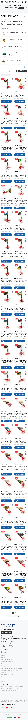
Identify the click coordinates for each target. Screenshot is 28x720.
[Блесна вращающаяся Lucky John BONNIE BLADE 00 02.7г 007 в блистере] (7, 164)
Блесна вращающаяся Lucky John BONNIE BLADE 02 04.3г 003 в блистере (7, 335)
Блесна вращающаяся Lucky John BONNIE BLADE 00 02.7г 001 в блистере (7, 95)
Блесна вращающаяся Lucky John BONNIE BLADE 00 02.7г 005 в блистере (7, 148)
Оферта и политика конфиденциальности (12, 686)
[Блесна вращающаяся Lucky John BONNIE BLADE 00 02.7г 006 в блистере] (20, 137)
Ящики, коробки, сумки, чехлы (9, 670)
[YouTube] (6, 707)
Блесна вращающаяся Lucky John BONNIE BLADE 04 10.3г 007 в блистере (20, 574)
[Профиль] (19, 2)
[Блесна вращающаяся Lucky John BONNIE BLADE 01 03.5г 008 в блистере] (20, 270)
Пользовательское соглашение (9, 688)
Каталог (8, 12)
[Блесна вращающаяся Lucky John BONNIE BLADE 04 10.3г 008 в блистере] (7, 590)
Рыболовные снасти (6, 659)
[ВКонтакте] (11, 707)
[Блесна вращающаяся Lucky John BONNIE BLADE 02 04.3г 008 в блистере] (20, 377)
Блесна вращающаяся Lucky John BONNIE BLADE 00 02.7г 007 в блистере (7, 175)
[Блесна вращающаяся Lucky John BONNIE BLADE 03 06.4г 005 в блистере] (7, 456)
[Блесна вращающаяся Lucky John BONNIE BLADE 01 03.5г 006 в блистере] (20, 243)
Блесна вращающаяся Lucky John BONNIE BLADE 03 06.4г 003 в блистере (7, 441)
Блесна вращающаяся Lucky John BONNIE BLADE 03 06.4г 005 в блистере (7, 468)
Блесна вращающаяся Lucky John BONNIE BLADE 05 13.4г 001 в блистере (20, 601)
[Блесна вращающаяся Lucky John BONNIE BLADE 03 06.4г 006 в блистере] (20, 456)
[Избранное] (12, 79)
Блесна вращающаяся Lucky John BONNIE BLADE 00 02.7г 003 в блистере (7, 122)
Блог (2, 693)
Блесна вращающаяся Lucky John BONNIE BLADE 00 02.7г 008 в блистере (20, 175)
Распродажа (4, 677)
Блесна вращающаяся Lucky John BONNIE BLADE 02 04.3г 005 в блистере (7, 361)
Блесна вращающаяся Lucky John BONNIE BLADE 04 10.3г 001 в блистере (7, 521)
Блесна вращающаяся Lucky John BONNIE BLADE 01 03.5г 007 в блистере (7, 282)
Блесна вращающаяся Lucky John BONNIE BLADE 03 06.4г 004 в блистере (20, 441)
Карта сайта (19, 714)
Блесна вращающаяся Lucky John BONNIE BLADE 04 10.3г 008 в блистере (7, 601)
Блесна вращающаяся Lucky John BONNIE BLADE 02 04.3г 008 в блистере (20, 388)
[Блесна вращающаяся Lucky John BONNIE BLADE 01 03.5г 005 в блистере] (7, 243)
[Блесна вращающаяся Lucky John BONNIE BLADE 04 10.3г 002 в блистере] (20, 510)
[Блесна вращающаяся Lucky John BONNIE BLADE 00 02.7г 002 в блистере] (20, 84)
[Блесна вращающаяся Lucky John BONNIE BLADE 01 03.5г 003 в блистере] (7, 217)
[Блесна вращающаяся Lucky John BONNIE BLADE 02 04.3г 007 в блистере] (7, 377)
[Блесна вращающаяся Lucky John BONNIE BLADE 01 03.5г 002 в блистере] (20, 190)
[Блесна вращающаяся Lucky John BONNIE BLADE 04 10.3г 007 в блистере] (20, 563)
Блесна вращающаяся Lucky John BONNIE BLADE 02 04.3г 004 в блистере (20, 335)
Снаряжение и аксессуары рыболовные (12, 668)
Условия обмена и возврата (8, 690)
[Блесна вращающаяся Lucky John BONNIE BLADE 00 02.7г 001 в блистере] (7, 84)
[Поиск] (13, 2)
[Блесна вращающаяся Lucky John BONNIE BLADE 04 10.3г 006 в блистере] (7, 563)
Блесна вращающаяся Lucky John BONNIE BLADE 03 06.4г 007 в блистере (7, 495)
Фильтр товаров (22, 71)
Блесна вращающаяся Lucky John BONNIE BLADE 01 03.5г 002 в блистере (20, 202)
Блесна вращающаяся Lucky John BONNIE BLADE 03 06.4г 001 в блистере (7, 415)
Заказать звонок (6, 632)
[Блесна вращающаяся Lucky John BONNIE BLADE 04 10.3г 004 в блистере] (20, 536)
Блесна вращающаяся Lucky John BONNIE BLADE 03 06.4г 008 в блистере (20, 495)
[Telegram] (2, 707)
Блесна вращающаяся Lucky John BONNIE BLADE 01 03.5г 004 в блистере (20, 228)
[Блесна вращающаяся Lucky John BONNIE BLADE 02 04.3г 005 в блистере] (7, 350)
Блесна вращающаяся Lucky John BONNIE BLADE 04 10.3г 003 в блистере (7, 548)
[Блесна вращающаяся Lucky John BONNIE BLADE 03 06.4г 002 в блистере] (20, 403)
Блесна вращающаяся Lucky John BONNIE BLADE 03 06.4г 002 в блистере (20, 415)
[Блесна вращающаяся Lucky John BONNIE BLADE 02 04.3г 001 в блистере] (7, 297)
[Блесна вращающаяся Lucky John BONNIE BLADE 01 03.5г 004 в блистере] (20, 217)
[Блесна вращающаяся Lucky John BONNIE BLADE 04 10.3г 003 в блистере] (7, 536)
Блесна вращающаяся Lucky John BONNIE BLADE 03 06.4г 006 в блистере (20, 468)
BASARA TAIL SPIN (7, 67)
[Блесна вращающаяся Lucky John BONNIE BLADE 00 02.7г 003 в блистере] (7, 110)
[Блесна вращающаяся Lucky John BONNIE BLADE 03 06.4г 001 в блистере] (7, 403)
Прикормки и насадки (7, 666)
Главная (3, 12)
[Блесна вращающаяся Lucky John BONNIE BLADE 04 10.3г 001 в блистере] (7, 510)
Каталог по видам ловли (7, 679)
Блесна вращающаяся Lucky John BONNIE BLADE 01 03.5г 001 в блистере (7, 202)
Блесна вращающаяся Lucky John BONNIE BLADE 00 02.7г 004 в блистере (20, 122)
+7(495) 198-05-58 (7, 629)
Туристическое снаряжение (9, 674)
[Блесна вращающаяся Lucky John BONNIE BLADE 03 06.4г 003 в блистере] (7, 430)
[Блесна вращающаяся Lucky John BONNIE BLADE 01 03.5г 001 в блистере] (7, 190)
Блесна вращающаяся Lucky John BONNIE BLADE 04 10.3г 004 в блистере (20, 548)
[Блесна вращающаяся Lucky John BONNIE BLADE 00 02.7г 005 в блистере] (7, 137)
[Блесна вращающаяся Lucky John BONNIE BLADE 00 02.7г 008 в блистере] (20, 164)
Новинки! (3, 657)
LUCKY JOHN (20, 12)
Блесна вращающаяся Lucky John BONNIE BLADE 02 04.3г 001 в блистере (7, 308)
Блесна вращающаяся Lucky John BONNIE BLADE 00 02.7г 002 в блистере (20, 95)
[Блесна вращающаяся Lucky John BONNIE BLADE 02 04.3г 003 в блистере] (7, 323)
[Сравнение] (12, 81)
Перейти (21, 8)
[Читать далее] (4, 28)
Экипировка (4, 672)
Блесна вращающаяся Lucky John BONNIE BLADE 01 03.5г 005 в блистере (7, 255)
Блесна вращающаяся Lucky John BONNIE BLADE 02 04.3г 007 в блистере (7, 388)
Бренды (14, 12)
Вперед (17, 616)
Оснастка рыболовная (7, 661)
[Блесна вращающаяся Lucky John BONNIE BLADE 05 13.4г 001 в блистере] (20, 590)
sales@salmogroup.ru (8, 636)
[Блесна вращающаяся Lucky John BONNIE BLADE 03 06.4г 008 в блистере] (20, 483)
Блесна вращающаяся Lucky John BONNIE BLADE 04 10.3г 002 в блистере (20, 521)
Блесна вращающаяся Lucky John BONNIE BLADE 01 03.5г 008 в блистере (20, 282)
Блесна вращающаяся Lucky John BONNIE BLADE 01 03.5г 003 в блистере (7, 228)
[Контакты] (16, 2)
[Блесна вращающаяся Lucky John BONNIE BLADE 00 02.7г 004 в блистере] (20, 110)
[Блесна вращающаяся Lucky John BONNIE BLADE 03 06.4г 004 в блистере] (20, 430)
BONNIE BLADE (19, 67)
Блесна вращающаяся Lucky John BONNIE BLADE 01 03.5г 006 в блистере (20, 255)
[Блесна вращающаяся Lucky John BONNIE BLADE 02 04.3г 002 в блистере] (20, 297)
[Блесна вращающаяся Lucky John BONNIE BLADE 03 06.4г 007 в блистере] (7, 483)
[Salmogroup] (7, 2)
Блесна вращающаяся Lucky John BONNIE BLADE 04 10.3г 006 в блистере (7, 574)
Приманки (4, 664)
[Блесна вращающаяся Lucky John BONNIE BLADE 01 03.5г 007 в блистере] (7, 270)
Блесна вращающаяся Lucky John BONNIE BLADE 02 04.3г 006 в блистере (20, 361)
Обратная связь (5, 695)
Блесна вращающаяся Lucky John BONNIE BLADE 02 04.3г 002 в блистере (20, 308)
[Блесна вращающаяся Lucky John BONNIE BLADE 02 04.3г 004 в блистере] (20, 323)
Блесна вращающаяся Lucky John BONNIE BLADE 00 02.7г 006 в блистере (20, 148)
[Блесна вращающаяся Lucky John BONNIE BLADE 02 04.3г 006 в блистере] (20, 350)
